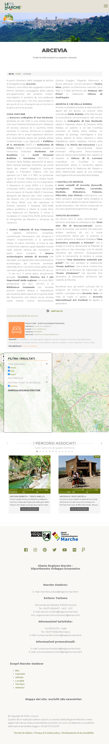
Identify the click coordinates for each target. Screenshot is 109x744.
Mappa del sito (36, 699)
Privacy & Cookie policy (47, 733)
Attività (19, 677)
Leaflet (92, 431)
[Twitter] (54, 550)
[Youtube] (65, 550)
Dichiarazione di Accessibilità (78, 733)
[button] (4, 356)
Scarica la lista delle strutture (22, 316)
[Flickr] (74, 550)
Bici (17, 670)
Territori (19, 684)
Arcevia (36, 326)
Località (19, 681)
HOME (18, 74)
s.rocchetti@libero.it (39, 329)
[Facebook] (26, 550)
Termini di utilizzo (23, 733)
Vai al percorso (30, 509)
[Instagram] (35, 550)
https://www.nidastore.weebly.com (46, 334)
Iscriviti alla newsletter (65, 699)
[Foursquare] (83, 550)
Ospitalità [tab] (57, 311)
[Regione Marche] (41, 536)
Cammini (20, 674)
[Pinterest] (44, 550)
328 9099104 (38, 332)
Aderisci (19, 687)
